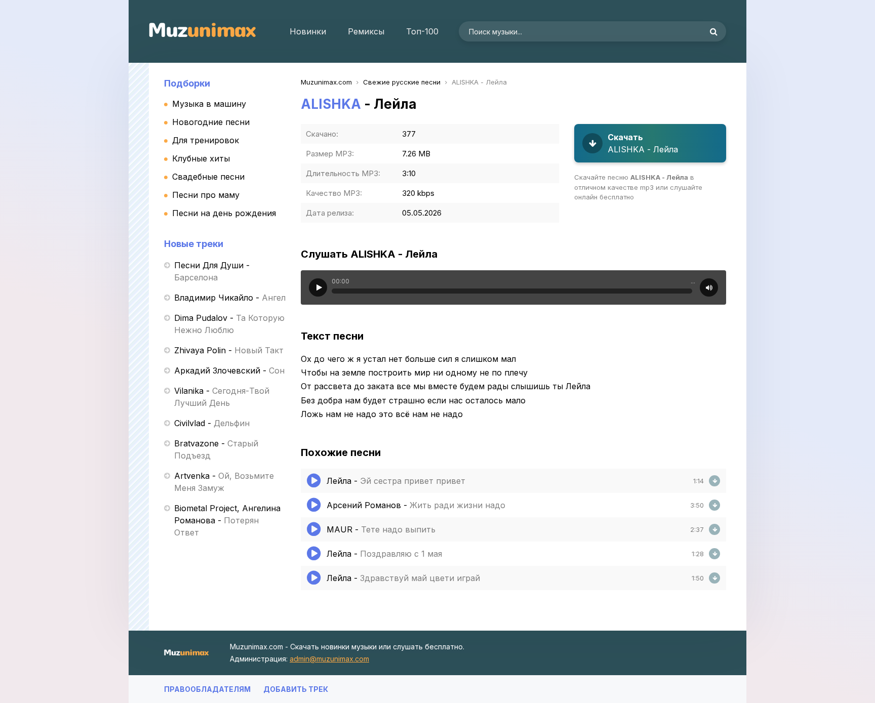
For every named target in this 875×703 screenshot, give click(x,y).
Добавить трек (295, 689)
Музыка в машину (209, 104)
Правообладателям (207, 689)
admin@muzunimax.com (329, 658)
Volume (709, 287)
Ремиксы (366, 31)
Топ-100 (422, 31)
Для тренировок (205, 140)
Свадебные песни (208, 177)
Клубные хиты (201, 158)
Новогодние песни (211, 122)
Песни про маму (206, 195)
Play (318, 287)
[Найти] (713, 31)
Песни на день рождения (224, 213)
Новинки (308, 31)
